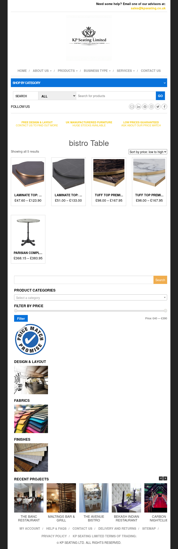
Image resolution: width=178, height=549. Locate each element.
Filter (21, 318)
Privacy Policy (54, 536)
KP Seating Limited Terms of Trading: (105, 536)
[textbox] (90, 298)
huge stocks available (89, 123)
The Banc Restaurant (29, 518)
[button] (165, 478)
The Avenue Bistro (94, 518)
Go (160, 96)
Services (125, 70)
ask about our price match (141, 123)
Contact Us (82, 528)
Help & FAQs (56, 528)
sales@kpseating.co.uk (148, 8)
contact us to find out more (37, 123)
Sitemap (149, 528)
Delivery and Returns (117, 528)
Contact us (151, 70)
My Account (30, 528)
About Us (41, 70)
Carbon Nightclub (159, 518)
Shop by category (26, 83)
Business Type (96, 70)
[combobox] (90, 297)
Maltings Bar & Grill (61, 518)
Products (67, 70)
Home (22, 70)
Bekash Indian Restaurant (126, 518)
